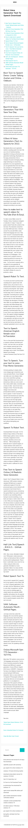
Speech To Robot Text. (12, 51)
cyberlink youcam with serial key (12, 764)
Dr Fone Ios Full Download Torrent (13, 782)
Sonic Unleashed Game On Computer (13, 730)
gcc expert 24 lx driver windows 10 (13, 768)
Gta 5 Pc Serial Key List (10, 779)
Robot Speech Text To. (12, 60)
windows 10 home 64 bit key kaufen (13, 771)
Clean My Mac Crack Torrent (11, 736)
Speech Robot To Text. (12, 41)
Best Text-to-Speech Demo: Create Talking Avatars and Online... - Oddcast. (15, 25)
